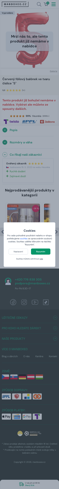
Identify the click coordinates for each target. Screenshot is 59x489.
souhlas (24, 238)
